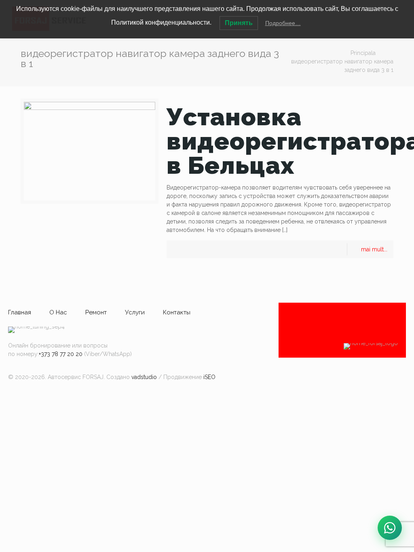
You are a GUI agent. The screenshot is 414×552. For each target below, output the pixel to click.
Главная (19, 312)
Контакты (176, 312)
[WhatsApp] (390, 528)
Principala (363, 53)
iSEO (209, 377)
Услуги (135, 312)
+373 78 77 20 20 (60, 354)
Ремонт (96, 312)
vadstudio (144, 377)
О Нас (58, 312)
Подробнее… (283, 23)
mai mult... (374, 249)
